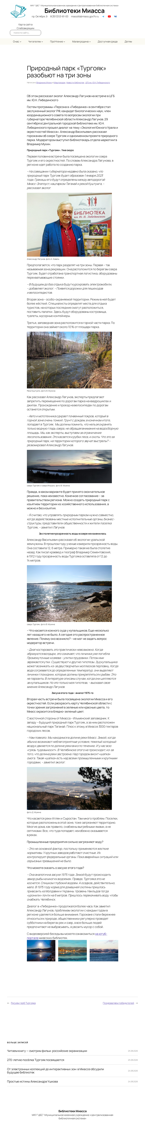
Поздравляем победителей (118, 1003)
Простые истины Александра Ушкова (32, 1081)
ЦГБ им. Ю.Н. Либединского (97, 82)
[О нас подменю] (20, 41)
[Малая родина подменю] (90, 41)
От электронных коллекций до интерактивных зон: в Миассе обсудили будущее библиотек (55, 1070)
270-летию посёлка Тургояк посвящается (35, 1060)
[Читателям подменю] (42, 41)
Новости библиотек (75, 82)
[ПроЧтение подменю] (64, 41)
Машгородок (59, 82)
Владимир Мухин (44, 82)
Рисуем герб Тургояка (23, 1003)
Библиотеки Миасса (74, 10)
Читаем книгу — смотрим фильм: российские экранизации (47, 1050)
